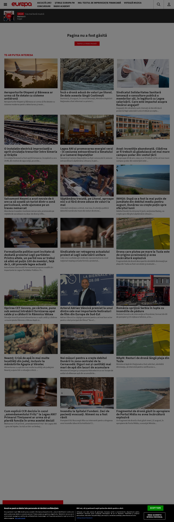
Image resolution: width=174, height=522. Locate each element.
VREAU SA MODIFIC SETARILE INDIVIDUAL (155, 516)
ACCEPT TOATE (155, 508)
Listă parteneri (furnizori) (84, 518)
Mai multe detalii (20, 518)
